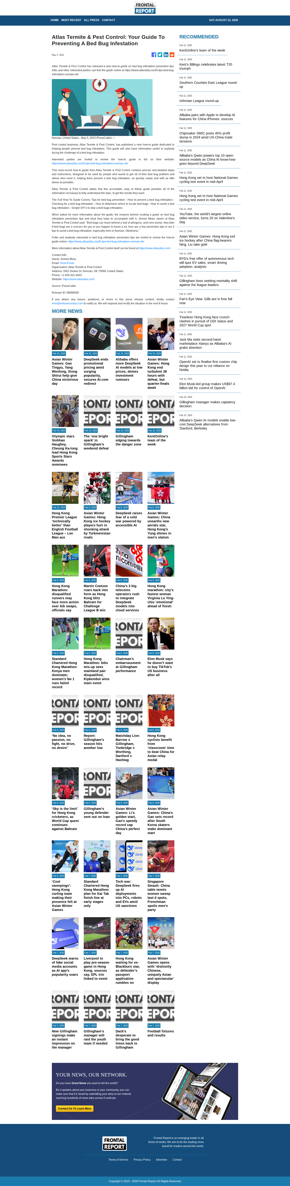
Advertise (161, 1159)
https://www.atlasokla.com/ (154, 248)
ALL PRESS (91, 20)
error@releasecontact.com (67, 303)
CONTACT (108, 20)
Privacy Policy (142, 1159)
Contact (177, 1159)
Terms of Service (118, 1159)
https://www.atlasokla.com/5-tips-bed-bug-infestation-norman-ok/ (90, 163)
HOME (55, 20)
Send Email (67, 263)
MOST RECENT (71, 20)
